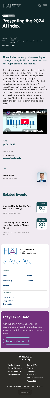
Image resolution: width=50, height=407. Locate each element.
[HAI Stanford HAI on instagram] (31, 261)
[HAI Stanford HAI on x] (5, 261)
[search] (40, 6)
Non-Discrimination (35, 378)
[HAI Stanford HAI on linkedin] (25, 261)
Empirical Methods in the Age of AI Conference (17, 207)
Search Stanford (14, 371)
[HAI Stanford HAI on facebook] (12, 261)
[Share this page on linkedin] (14, 145)
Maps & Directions (14, 368)
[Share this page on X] (7, 145)
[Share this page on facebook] (11, 145)
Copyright (31, 371)
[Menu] (45, 6)
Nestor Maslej (8, 175)
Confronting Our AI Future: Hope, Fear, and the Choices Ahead (16, 225)
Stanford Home (13, 365)
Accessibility (32, 381)
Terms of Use (32, 365)
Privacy (30, 368)
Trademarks (31, 374)
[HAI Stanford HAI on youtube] (18, 261)
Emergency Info (13, 374)
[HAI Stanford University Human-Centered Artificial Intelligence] (12, 5)
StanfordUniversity (25, 358)
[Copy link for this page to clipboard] (4, 145)
